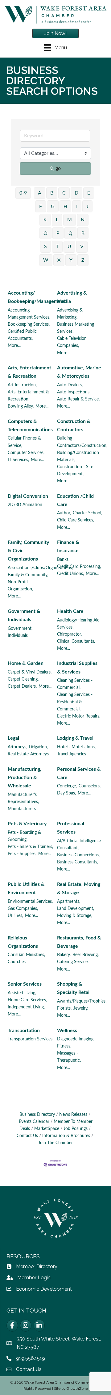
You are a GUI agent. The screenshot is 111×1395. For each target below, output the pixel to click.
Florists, (64, 1008)
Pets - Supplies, (22, 854)
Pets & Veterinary (27, 823)
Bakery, (64, 955)
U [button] (69, 246)
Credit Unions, (70, 574)
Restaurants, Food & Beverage (79, 942)
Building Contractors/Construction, (82, 442)
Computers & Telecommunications (30, 425)
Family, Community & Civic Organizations (28, 550)
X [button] (58, 260)
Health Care (70, 611)
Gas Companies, (23, 909)
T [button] (57, 246)
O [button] (45, 233)
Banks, (63, 559)
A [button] (39, 193)
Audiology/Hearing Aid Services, (78, 623)
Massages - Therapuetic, (69, 1057)
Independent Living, (26, 1007)
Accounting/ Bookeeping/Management (36, 297)
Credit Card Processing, (79, 567)
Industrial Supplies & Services (77, 667)
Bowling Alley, (21, 406)
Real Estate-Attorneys (28, 754)
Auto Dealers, (70, 385)
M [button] (69, 219)
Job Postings (76, 1129)
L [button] (57, 219)
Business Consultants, (77, 862)
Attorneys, (17, 747)
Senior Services (25, 984)
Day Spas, (66, 793)
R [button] (82, 233)
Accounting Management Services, (29, 314)
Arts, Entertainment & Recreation (29, 372)
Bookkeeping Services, (29, 324)
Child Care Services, (75, 520)
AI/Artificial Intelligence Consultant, (79, 844)
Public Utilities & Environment (26, 888)
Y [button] (70, 260)
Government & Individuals (24, 615)
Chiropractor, (69, 634)
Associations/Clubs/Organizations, (40, 568)
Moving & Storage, (74, 916)
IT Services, (18, 460)
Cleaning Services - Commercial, (74, 684)
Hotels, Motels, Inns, (76, 747)
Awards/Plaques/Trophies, (81, 1001)
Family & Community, (28, 575)
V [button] (82, 246)
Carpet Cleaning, (23, 679)
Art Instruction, (22, 385)
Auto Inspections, (73, 392)
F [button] (40, 206)
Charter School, (87, 513)
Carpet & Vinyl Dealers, (29, 672)
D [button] (76, 193)
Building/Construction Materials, (78, 456)
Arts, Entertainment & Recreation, (28, 395)
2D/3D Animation (25, 505)
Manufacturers (22, 809)
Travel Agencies (71, 754)
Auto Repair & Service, (78, 399)
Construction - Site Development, (75, 470)
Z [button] (82, 260)
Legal (13, 738)
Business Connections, (78, 855)
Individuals (18, 635)
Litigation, (38, 747)
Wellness (67, 1030)
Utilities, (15, 916)
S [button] (45, 246)
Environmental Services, (30, 901)
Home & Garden (25, 663)
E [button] (88, 193)
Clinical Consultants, (76, 641)
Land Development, (75, 909)
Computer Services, (26, 453)
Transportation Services (30, 1039)
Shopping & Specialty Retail (74, 988)
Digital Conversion (28, 496)
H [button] (65, 206)
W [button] (45, 260)
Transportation (24, 1030)
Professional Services (70, 827)
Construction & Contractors (74, 425)
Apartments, (68, 901)
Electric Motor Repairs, (78, 716)
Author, (64, 513)
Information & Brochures (66, 1136)
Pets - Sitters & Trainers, (30, 847)
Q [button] (70, 233)
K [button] (45, 219)
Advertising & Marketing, (70, 314)
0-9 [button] (23, 193)
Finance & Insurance (68, 546)
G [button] (53, 206)
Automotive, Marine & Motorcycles (79, 372)
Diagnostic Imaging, (75, 1039)
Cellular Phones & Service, (24, 442)
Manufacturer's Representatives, (23, 798)
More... (14, 346)
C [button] (64, 193)
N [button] (82, 219)
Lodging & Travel (75, 738)
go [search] (58, 168)
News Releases (73, 1114)
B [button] (51, 193)
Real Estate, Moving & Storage (78, 888)
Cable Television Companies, (72, 342)
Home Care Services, (27, 1000)
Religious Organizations (23, 942)
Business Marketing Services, (75, 328)
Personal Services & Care (79, 773)
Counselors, (90, 786)
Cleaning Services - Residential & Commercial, (74, 702)
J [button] (87, 206)
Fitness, (64, 1046)
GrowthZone (77, 1388)
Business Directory (37, 1114)
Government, (20, 628)
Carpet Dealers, (22, 686)
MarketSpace (46, 1129)
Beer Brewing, (85, 955)
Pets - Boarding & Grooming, (24, 836)
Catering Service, (72, 962)
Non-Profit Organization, (20, 585)
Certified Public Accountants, (22, 335)
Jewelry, (80, 1008)
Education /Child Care (75, 500)
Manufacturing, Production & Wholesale (24, 777)
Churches (17, 962)
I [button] (76, 206)
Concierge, (67, 786)
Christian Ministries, (26, 955)
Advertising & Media (72, 297)
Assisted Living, (22, 993)
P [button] (58, 233)
